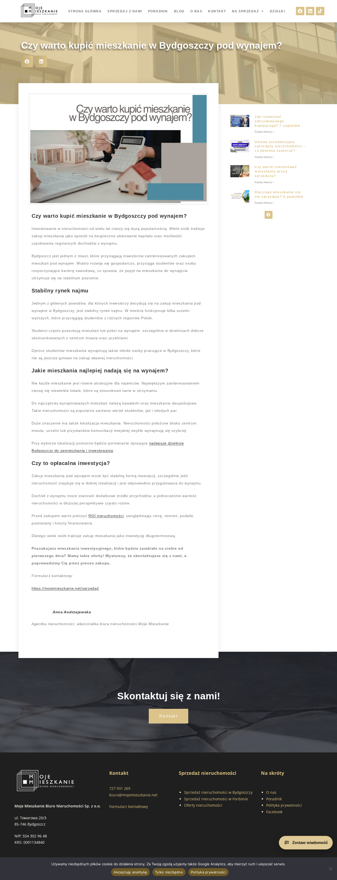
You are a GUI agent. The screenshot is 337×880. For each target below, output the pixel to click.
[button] (27, 61)
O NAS (196, 11)
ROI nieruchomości (105, 516)
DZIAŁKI (277, 11)
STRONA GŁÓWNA (85, 11)
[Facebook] (300, 11)
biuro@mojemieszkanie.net (133, 794)
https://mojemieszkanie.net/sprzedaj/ (65, 588)
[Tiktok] (320, 11)
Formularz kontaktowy (128, 806)
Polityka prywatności (284, 805)
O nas (271, 792)
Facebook (274, 811)
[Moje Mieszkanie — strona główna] (45, 780)
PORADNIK (158, 11)
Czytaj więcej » (264, 131)
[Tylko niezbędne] (330, 868)
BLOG (179, 11)
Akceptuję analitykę (130, 872)
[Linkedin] (310, 11)
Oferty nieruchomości (203, 805)
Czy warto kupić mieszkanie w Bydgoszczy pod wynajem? (151, 45)
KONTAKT (217, 11)
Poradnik (274, 798)
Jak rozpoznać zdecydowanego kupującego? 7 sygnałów (277, 121)
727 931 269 (119, 788)
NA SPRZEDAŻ (245, 11)
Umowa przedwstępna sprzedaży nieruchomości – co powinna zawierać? (280, 146)
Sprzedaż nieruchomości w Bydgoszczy (218, 792)
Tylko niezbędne (169, 872)
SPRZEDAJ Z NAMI (124, 11)
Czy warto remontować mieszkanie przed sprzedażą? (276, 171)
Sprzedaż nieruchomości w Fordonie (216, 798)
